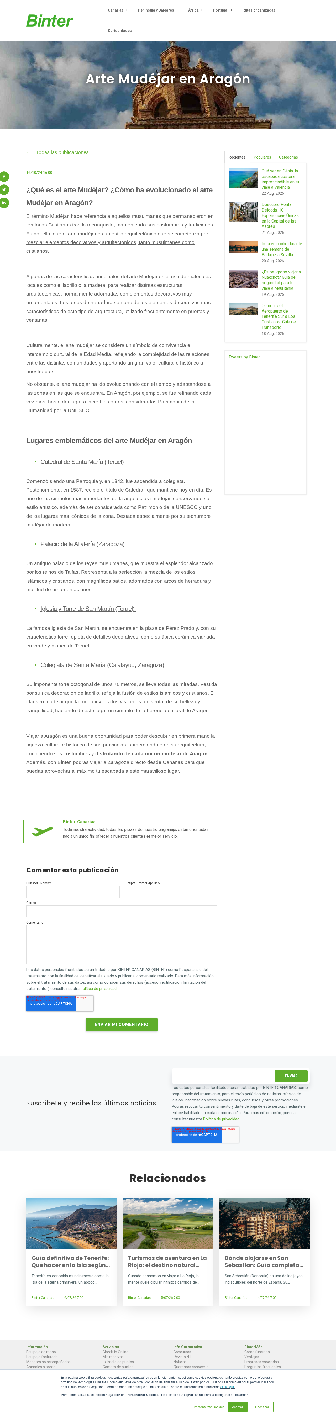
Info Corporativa (188, 1347)
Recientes (237, 157)
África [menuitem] (193, 10)
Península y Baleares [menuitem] (156, 10)
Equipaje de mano (41, 1352)
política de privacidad (99, 988)
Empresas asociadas (261, 1362)
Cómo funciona (257, 1352)
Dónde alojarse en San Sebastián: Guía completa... (264, 1261)
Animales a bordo (40, 1367)
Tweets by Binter (244, 357)
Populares (262, 157)
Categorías (288, 157)
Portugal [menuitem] (220, 10)
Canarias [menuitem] (116, 10)
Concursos (182, 1352)
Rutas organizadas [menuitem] (259, 10)
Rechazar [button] (262, 1407)
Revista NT (182, 1357)
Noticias (180, 1362)
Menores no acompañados (48, 1362)
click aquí (227, 1386)
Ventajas (251, 1357)
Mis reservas (113, 1357)
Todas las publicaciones (62, 152)
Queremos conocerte (191, 1367)
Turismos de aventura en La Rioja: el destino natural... (167, 1261)
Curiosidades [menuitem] (120, 31)
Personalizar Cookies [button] (209, 1407)
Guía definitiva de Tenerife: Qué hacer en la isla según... (71, 1261)
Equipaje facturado (42, 1357)
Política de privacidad (221, 1119)
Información (37, 1347)
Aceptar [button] (237, 1407)
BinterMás (253, 1347)
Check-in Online (115, 1352)
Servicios (111, 1347)
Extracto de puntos (118, 1362)
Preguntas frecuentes (262, 1367)
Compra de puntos (118, 1367)
